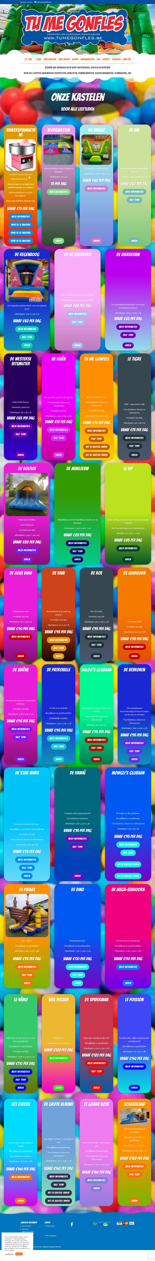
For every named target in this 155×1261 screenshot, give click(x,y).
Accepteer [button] (19, 1254)
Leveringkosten (87, 59)
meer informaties (20, 216)
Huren (59, 240)
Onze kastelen (49, 59)
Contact (106, 59)
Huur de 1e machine (20, 224)
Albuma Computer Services (52, 1247)
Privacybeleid (26, 1226)
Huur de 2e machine (21, 232)
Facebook (116, 59)
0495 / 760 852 (27, 2)
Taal (29, 59)
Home (38, 59)
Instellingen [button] (9, 1254)
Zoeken (75, 59)
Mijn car (127, 59)
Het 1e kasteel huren (96, 446)
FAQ (98, 59)
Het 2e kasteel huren (96, 455)
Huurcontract (50, 1226)
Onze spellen (63, 59)
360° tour (134, 199)
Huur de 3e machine (20, 240)
